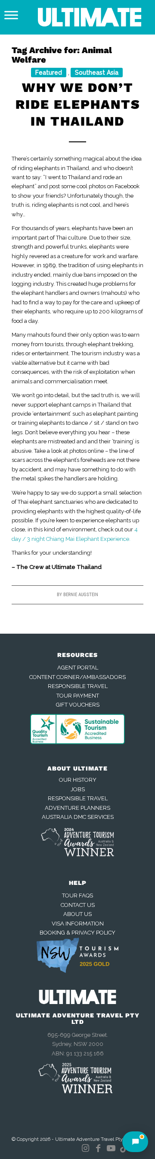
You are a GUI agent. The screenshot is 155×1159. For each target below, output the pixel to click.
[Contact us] (135, 1141)
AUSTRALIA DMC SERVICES (78, 817)
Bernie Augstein (80, 594)
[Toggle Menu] (11, 15)
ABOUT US (77, 914)
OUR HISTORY (77, 780)
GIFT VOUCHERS (77, 704)
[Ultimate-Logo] (90, 17)
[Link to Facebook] (98, 1148)
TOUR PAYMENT (77, 695)
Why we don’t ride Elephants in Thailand (78, 104)
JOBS (78, 789)
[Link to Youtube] (111, 1148)
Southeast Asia (96, 72)
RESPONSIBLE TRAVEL (78, 686)
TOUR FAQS (77, 895)
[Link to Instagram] (85, 1148)
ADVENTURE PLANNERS (77, 808)
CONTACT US (78, 905)
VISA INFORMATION (78, 923)
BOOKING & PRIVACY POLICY (77, 932)
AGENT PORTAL (77, 667)
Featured (48, 72)
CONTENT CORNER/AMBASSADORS (77, 677)
